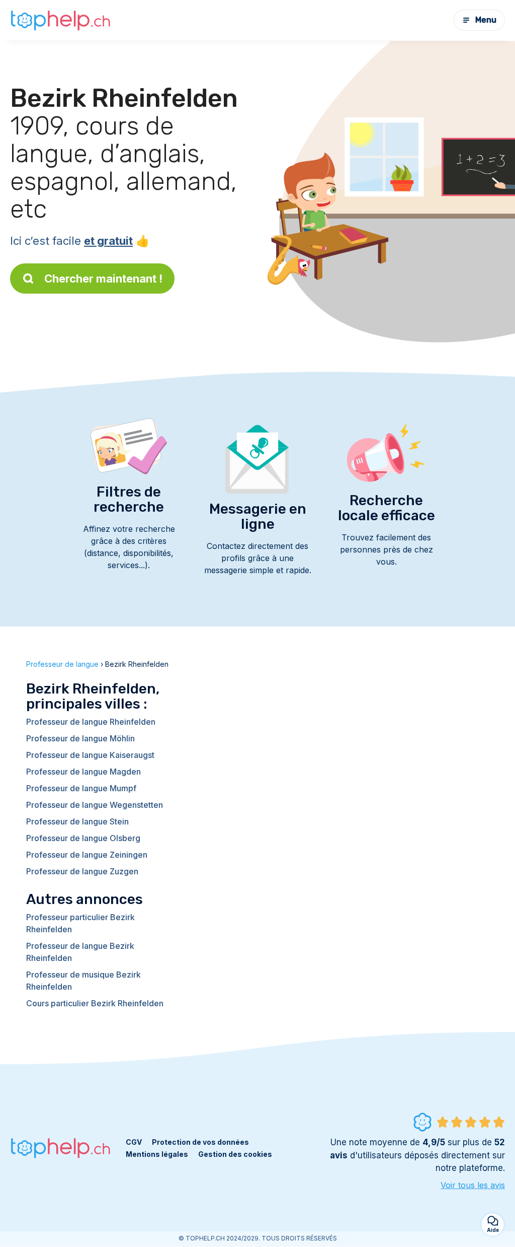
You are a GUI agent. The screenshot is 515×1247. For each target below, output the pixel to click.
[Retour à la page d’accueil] (60, 20)
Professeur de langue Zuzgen (82, 871)
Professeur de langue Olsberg (83, 838)
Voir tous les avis (473, 1185)
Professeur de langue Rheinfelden (90, 722)
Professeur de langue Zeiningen (86, 855)
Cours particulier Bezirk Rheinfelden (94, 1003)
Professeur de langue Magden (83, 772)
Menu (485, 20)
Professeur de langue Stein (77, 821)
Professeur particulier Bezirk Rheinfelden (80, 923)
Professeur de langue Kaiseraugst (90, 755)
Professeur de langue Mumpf (81, 788)
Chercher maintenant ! (103, 278)
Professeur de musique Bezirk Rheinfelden (83, 980)
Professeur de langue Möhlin (80, 738)
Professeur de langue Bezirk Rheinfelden (80, 952)
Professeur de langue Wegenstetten (94, 805)
